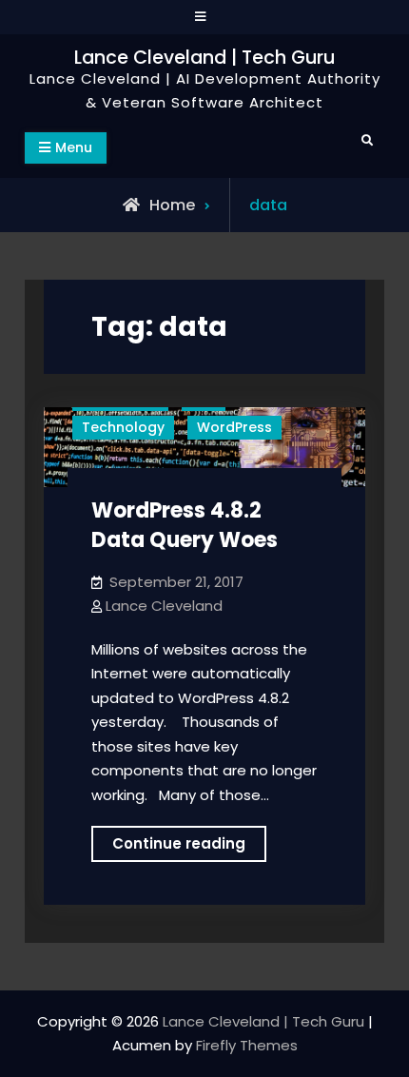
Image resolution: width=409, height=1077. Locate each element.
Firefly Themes (247, 1045)
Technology (123, 427)
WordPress (234, 427)
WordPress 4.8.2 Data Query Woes (184, 525)
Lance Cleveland (164, 606)
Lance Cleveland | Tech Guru (204, 57)
